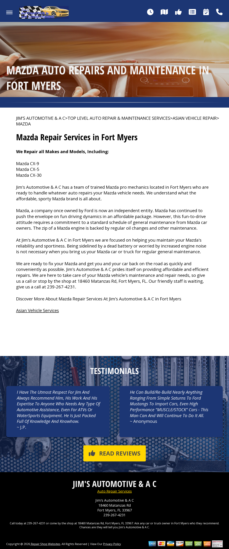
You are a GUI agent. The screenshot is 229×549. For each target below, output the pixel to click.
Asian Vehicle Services (37, 310)
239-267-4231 (61, 287)
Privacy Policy (112, 544)
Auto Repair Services (114, 491)
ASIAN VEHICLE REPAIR (195, 118)
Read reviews (119, 453)
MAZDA (23, 124)
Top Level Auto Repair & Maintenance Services (119, 118)
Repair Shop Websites (45, 544)
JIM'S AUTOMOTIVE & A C (40, 118)
